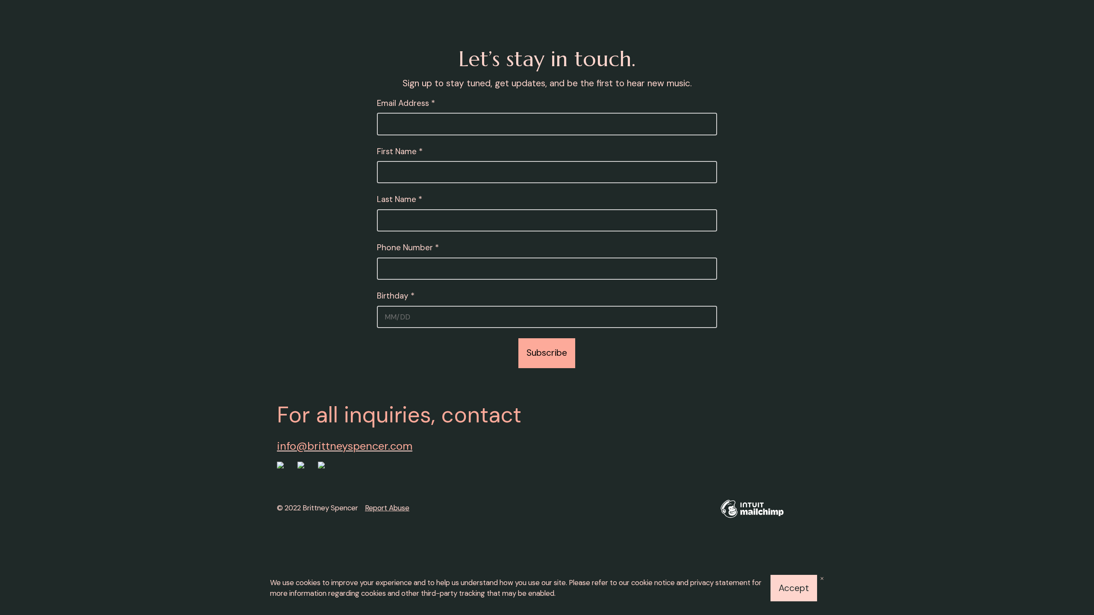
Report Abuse (387, 507)
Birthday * (436, 295)
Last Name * (399, 199)
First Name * (400, 151)
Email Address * (406, 103)
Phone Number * (408, 247)
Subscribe (546, 353)
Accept (794, 588)
